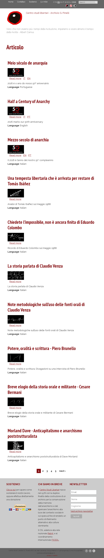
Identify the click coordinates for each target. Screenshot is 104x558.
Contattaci (21, 2)
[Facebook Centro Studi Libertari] (86, 551)
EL (70, 2)
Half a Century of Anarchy (29, 101)
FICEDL (55, 540)
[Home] (16, 18)
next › (62, 471)
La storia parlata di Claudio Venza (35, 266)
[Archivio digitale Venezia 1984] (71, 5)
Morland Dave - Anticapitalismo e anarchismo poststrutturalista (45, 433)
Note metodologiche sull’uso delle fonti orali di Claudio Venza (46, 307)
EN (58, 2)
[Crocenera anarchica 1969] (74, 5)
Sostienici (33, 2)
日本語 (74, 2)
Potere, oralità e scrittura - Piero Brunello (42, 348)
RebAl (50, 533)
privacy (49, 555)
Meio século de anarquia (27, 63)
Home (10, 2)
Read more (15, 78)
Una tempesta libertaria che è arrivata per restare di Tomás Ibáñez (51, 181)
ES (61, 2)
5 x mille (44, 2)
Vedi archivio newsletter (82, 511)
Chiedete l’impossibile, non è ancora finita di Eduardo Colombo (51, 225)
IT (54, 2)
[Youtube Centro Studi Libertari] (90, 551)
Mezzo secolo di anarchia (28, 140)
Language (13, 87)
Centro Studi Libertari (49, 490)
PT (63, 2)
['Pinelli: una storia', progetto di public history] (67, 5)
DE (66, 2)
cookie (55, 555)
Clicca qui (10, 490)
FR (56, 2)
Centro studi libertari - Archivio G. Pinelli (47, 13)
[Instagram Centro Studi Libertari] (94, 551)
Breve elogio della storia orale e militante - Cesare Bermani (49, 389)
